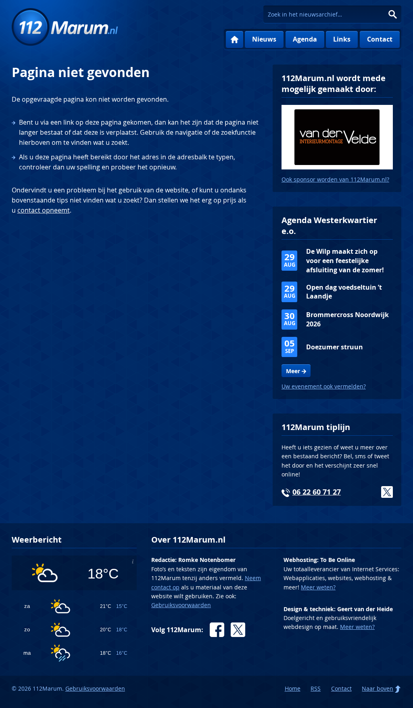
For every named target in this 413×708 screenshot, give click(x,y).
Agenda (305, 39)
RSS (316, 688)
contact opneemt (43, 210)
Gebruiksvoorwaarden (181, 605)
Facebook (217, 629)
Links (341, 39)
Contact (379, 39)
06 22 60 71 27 (316, 492)
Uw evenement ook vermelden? (324, 386)
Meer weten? (318, 587)
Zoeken (392, 14)
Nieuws (264, 39)
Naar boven (377, 688)
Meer (293, 371)
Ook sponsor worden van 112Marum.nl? (335, 179)
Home (234, 39)
